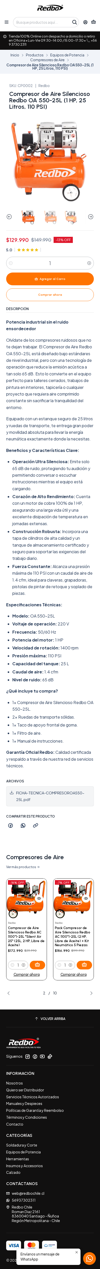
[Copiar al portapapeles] (35, 825)
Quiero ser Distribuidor (25, 1090)
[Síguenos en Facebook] (34, 1056)
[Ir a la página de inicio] (50, 8)
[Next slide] (90, 217)
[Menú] (6, 22)
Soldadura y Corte (21, 1145)
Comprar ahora (27, 974)
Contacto (14, 1124)
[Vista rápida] (39, 898)
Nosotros (14, 1083)
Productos (35, 55)
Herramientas (17, 1158)
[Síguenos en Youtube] (42, 1056)
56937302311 (24, 1200)
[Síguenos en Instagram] (27, 1056)
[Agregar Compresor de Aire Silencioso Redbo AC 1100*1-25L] (37, 965)
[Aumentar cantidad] (89, 263)
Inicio (15, 55)
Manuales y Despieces (24, 1103)
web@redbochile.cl (28, 1193)
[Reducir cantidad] (10, 263)
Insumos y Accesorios (24, 1165)
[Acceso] (85, 22)
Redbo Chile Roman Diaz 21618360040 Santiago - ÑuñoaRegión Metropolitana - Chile (36, 1214)
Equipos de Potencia (67, 55)
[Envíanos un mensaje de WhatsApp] (89, 1258)
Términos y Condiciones (26, 1117)
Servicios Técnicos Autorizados (32, 1096)
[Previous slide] (10, 217)
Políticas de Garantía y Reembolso (35, 1110)
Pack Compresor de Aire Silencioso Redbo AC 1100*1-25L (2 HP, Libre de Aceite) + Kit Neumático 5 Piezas (72, 936)
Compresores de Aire (47, 60)
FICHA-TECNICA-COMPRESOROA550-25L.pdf (50, 796)
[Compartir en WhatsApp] (23, 825)
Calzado (13, 1172)
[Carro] (93, 22)
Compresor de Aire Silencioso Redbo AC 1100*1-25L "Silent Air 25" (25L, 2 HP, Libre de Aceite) (26, 936)
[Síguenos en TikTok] (49, 1056)
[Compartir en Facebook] (10, 825)
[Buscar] (74, 22)
